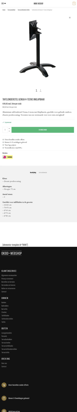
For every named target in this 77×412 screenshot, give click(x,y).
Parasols (4, 336)
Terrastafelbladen (7, 346)
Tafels (3, 322)
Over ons (4, 363)
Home (4, 10)
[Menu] (3, 3)
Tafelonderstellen (7, 319)
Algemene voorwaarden (9, 275)
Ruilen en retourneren (8, 288)
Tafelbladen (5, 315)
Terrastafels (5, 352)
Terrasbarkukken (7, 339)
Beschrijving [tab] (33, 172)
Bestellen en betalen (8, 282)
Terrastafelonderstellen (24, 10)
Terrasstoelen (6, 342)
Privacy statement (7, 278)
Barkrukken (5, 306)
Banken (4, 302)
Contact (4, 291)
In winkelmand (43, 130)
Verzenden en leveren (8, 285)
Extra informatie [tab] (43, 172)
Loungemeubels (7, 333)
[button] (69, 17)
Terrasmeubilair (11, 10)
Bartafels (4, 309)
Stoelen (4, 312)
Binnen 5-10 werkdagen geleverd (19, 398)
